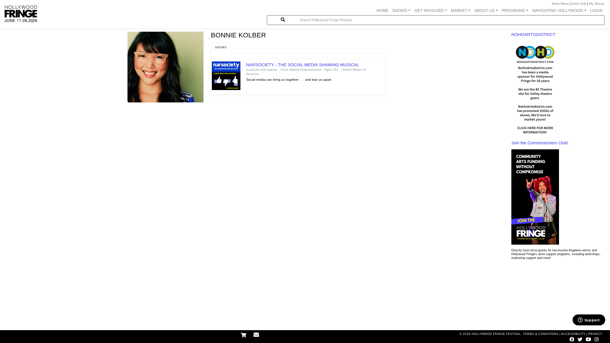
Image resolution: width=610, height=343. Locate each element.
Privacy (595, 334)
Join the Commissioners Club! (539, 143)
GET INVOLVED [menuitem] (428, 10)
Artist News (560, 3)
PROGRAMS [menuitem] (513, 10)
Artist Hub (578, 3)
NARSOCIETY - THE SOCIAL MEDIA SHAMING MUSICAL (302, 64)
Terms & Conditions (541, 334)
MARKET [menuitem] (459, 10)
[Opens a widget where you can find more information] (588, 320)
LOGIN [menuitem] (596, 10)
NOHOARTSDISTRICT (533, 34)
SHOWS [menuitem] (399, 10)
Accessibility (573, 334)
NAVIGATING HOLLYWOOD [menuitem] (557, 10)
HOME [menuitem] (382, 10)
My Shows (597, 3)
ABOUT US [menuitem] (484, 10)
